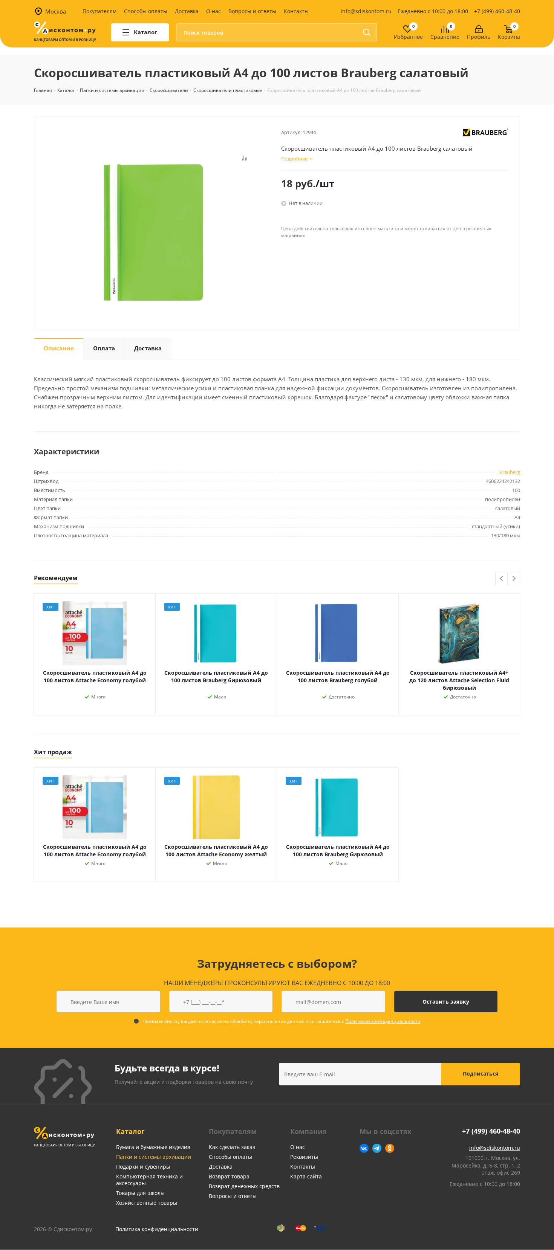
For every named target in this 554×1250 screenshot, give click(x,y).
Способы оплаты (145, 11)
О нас (213, 11)
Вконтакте (364, 1148)
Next (514, 578)
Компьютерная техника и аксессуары (149, 1180)
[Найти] (366, 32)
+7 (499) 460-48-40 (497, 11)
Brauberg (509, 472)
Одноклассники (389, 1148)
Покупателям (99, 11)
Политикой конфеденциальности (383, 1021)
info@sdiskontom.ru (366, 11)
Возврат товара (229, 1176)
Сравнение (444, 37)
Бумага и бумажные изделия (153, 1147)
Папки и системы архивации (153, 1156)
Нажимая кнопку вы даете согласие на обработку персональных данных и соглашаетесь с (281, 1021)
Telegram (376, 1148)
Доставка (187, 11)
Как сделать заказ (232, 1147)
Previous (502, 578)
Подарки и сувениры (143, 1166)
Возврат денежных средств (244, 1186)
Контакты (296, 11)
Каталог (130, 1131)
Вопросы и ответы (252, 11)
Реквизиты (304, 1156)
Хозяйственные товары (146, 1202)
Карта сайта (306, 1176)
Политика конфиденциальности (156, 1229)
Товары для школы (140, 1193)
